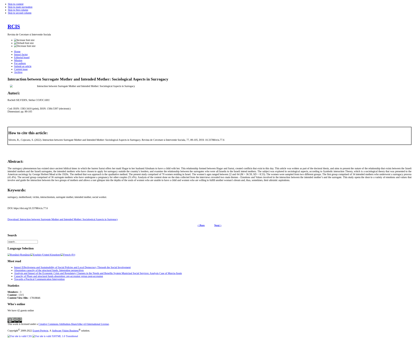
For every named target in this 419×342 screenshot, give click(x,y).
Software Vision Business (65, 330)
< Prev (201, 225)
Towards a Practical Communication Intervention (39, 279)
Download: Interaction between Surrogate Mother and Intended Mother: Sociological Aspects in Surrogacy (63, 219)
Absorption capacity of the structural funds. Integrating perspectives (49, 270)
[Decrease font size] (25, 46)
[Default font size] (24, 43)
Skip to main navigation (20, 7)
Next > (218, 225)
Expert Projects (40, 330)
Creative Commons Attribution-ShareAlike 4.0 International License (73, 324)
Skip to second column (19, 12)
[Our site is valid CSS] (20, 336)
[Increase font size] (24, 40)
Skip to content (15, 4)
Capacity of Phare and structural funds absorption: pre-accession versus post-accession (58, 276)
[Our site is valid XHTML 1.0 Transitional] (55, 336)
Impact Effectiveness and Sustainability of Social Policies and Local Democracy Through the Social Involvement (72, 267)
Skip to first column (18, 10)
